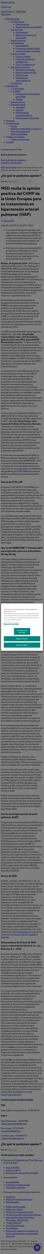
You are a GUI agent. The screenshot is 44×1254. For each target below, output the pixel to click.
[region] (22, 627)
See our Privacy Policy (11, 624)
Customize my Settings (22, 631)
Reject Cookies (22, 639)
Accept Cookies (22, 645)
